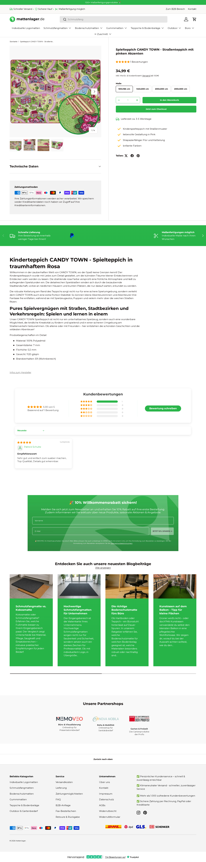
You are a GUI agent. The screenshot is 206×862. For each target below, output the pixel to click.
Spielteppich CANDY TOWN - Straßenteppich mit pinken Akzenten (37, 42)
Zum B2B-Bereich (175, 9)
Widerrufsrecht (107, 811)
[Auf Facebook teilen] (132, 156)
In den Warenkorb (169, 100)
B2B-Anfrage (63, 805)
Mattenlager (21, 841)
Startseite (13, 42)
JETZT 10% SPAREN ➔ (162, 531)
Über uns (104, 782)
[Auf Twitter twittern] (126, 156)
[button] (194, 19)
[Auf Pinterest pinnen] (138, 156)
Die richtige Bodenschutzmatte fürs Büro (124, 610)
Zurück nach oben (103, 759)
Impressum (105, 793)
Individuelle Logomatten (26, 28)
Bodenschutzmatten (87, 28)
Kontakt (192, 9)
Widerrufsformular (109, 816)
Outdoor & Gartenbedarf (24, 811)
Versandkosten (64, 782)
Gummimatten (114, 28)
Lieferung (61, 787)
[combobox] (114, 19)
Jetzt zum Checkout (156, 109)
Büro (188, 28)
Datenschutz (106, 799)
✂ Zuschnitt (101, 34)
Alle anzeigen (103, 567)
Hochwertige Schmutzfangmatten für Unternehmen (78, 610)
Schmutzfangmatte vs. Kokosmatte (31, 608)
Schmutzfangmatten (56, 28)
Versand (146, 75)
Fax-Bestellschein (66, 811)
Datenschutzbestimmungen (121, 543)
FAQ (58, 799)
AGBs (102, 805)
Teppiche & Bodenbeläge (145, 28)
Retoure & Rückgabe (68, 816)
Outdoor (172, 28)
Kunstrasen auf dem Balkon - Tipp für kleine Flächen (173, 610)
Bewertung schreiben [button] (163, 408)
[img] (24, 442)
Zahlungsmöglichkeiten (69, 793)
